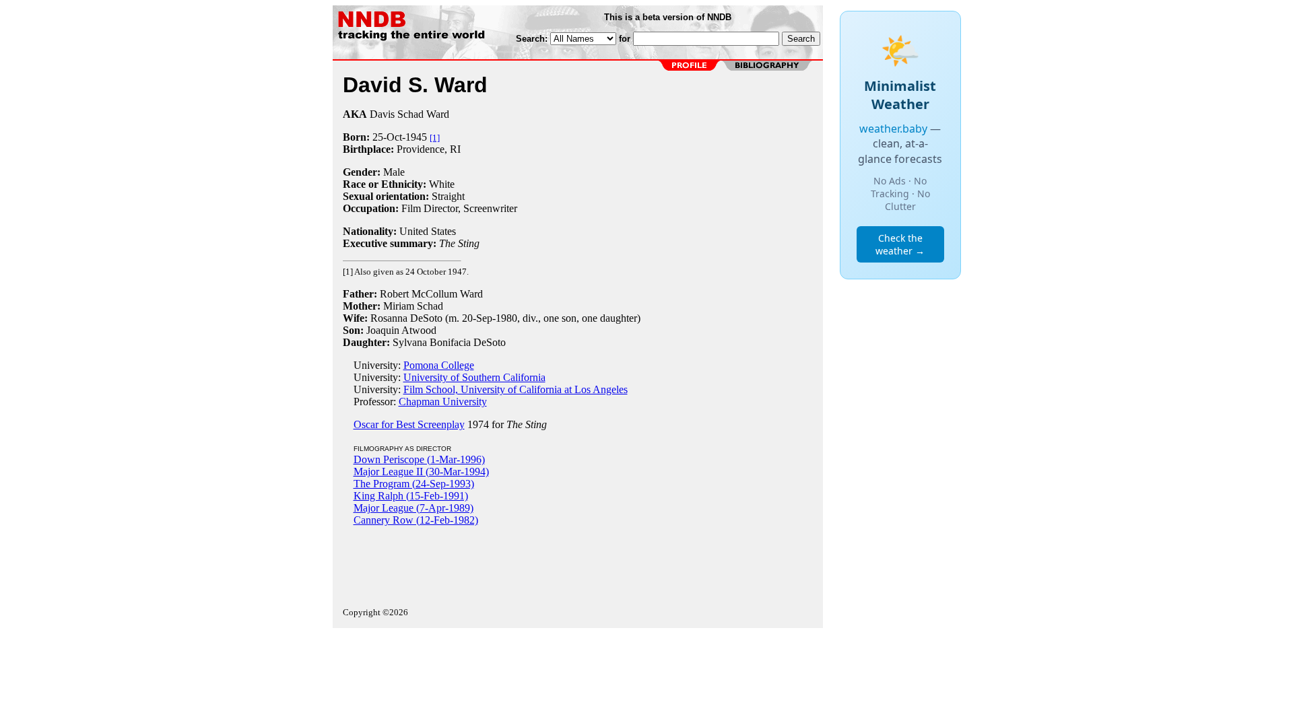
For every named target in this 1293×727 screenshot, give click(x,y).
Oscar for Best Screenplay (409, 424)
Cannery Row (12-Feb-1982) (416, 520)
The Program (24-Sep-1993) (414, 483)
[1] (435, 138)
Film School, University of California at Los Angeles (515, 389)
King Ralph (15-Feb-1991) (411, 495)
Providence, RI (429, 149)
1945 (416, 137)
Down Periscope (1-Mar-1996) (419, 459)
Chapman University (443, 401)
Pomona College (438, 365)
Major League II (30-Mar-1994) (421, 471)
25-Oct (387, 137)
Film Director (429, 208)
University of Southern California (474, 377)
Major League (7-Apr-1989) (413, 508)
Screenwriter (490, 208)
